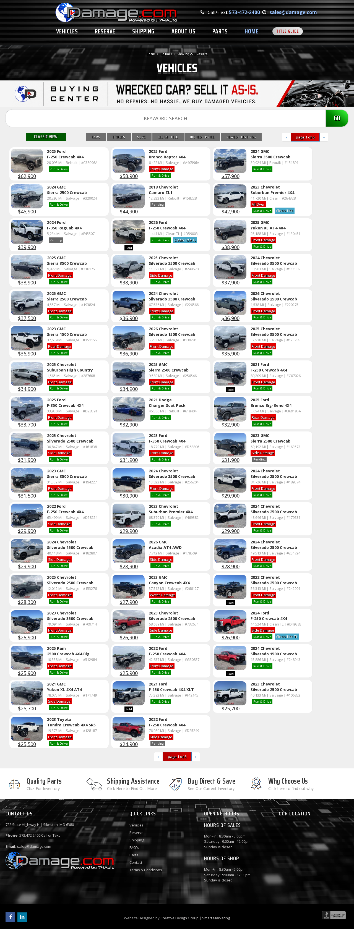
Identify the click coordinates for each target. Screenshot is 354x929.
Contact (135, 862)
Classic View (46, 136)
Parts (133, 854)
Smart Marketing (216, 917)
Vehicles (136, 825)
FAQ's (134, 847)
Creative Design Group (179, 917)
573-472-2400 (244, 12)
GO (337, 118)
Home (151, 54)
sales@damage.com (293, 12)
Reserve (136, 832)
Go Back (166, 54)
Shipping (136, 840)
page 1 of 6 (305, 137)
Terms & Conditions (145, 869)
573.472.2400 (29, 835)
